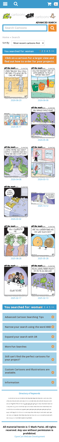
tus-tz (34, 415)
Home (5, 37)
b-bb (21, 398)
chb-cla (9, 401)
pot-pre (44, 409)
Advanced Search (46, 23)
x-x (10, 418)
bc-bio (25, 398)
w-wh (43, 415)
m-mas (31, 406)
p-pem (24, 409)
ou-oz (20, 409)
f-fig (11, 404)
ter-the (19, 415)
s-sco (26, 412)
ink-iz (12, 406)
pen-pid (29, 409)
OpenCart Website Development (29, 436)
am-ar (13, 398)
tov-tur (29, 415)
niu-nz (12, 409)
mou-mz (49, 406)
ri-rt (18, 412)
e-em (50, 401)
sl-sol (41, 412)
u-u (38, 415)
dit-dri (41, 401)
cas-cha (49, 398)
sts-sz (11, 415)
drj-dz (46, 401)
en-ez (8, 404)
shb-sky (36, 412)
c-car (44, 398)
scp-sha (30, 412)
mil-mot (43, 406)
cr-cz (28, 401)
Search (16, 37)
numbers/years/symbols (23, 418)
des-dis (36, 401)
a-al (10, 398)
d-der (32, 401)
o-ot (16, 409)
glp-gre (30, 404)
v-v (40, 415)
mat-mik (37, 406)
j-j (15, 406)
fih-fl (15, 404)
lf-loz (23, 406)
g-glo (26, 404)
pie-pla (34, 409)
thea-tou (24, 415)
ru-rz (22, 412)
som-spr (46, 412)
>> (52, 51)
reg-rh (14, 412)
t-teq (15, 415)
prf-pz (49, 409)
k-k (17, 406)
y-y (12, 418)
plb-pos (39, 409)
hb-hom (45, 404)
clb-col (14, 401)
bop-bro (35, 398)
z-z (14, 418)
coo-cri (24, 401)
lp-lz (26, 406)
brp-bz (40, 398)
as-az (18, 398)
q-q (8, 412)
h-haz (39, 404)
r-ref (10, 412)
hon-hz (50, 404)
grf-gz (35, 404)
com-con (19, 401)
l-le (20, 406)
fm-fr (19, 404)
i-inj (8, 406)
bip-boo (30, 398)
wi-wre (47, 415)
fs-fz (22, 404)
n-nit (8, 409)
